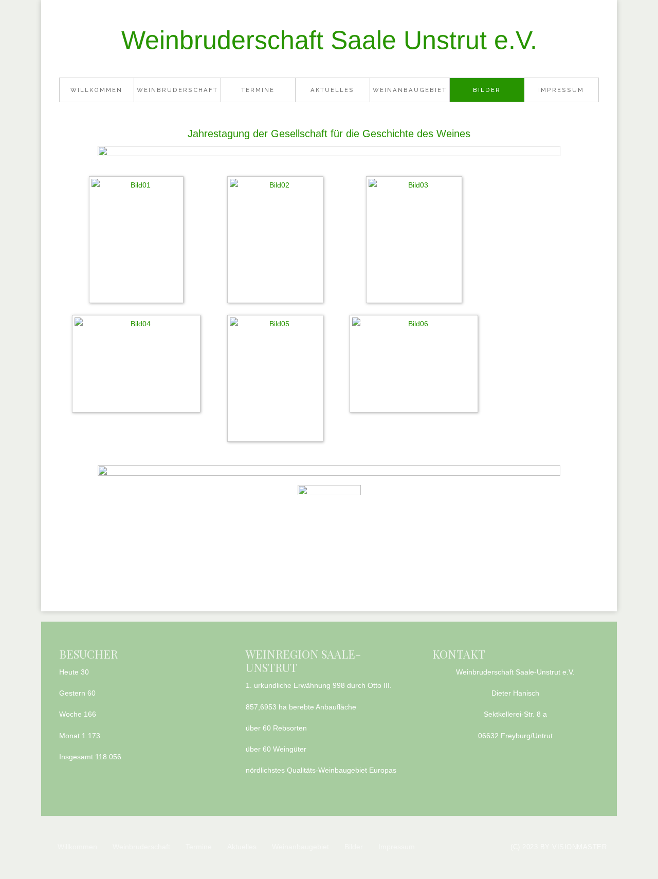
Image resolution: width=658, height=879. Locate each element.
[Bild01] (139, 241)
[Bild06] (416, 366)
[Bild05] (278, 380)
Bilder (487, 89)
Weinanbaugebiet (410, 89)
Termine (258, 89)
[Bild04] (139, 366)
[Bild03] (417, 241)
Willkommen (96, 89)
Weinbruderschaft (177, 89)
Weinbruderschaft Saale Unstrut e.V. (329, 40)
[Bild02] (278, 241)
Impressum (561, 89)
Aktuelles (332, 89)
